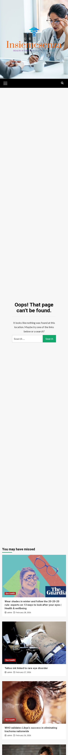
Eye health (10, 593)
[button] (5, 83)
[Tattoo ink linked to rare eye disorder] (34, 643)
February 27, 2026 (23, 672)
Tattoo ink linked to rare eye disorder (26, 668)
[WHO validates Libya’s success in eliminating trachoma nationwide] (34, 702)
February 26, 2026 (23, 735)
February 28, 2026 (23, 612)
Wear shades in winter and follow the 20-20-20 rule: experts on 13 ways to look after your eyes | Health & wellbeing (33, 605)
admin (9, 612)
